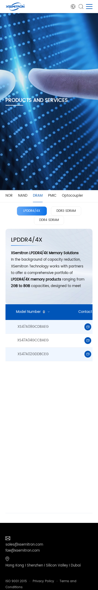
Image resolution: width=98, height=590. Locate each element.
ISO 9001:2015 (16, 581)
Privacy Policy (43, 581)
